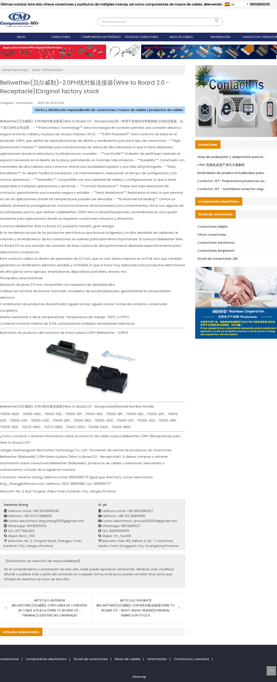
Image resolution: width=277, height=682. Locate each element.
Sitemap (139, 676)
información (220, 37)
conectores (60, 37)
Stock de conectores (141, 37)
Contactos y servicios (191, 659)
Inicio (21, 37)
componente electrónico (101, 37)
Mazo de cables (181, 37)
